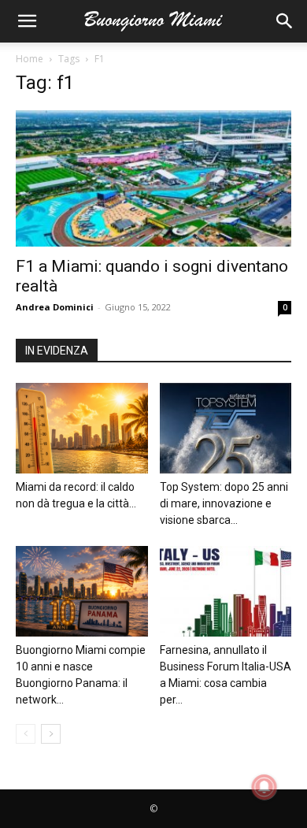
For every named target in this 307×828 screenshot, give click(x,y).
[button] (27, 21)
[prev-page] (25, 734)
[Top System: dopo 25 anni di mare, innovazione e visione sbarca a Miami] (226, 428)
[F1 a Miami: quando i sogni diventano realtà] (153, 178)
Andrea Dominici (55, 307)
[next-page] (51, 734)
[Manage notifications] (264, 787)
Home (29, 58)
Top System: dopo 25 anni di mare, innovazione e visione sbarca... (224, 503)
